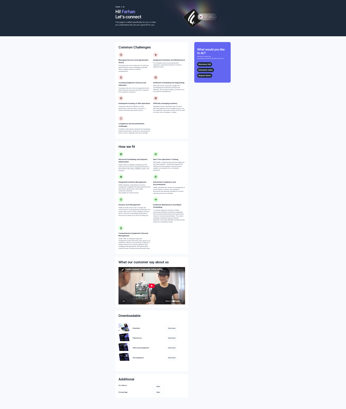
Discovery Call (204, 64)
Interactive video (205, 70)
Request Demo (204, 76)
